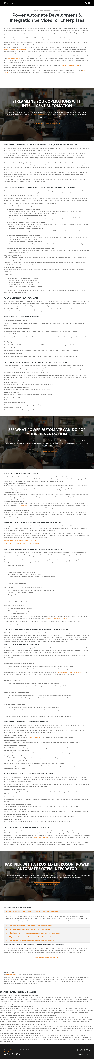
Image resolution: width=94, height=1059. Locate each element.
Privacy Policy (7, 1052)
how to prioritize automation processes (70, 672)
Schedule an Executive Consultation (47, 884)
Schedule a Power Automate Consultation (47, 123)
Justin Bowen (10, 974)
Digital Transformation (41, 837)
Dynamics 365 (24, 506)
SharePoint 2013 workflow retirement (56, 618)
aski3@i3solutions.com (13, 1050)
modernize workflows (39, 114)
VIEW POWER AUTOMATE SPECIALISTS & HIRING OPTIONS (21, 543)
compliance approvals (35, 738)
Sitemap (14, 1052)
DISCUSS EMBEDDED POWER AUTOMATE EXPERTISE (20, 540)
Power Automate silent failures (70, 65)
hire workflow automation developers (15, 49)
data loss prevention (14, 58)
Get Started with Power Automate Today (47, 957)
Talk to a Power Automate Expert (47, 451)
